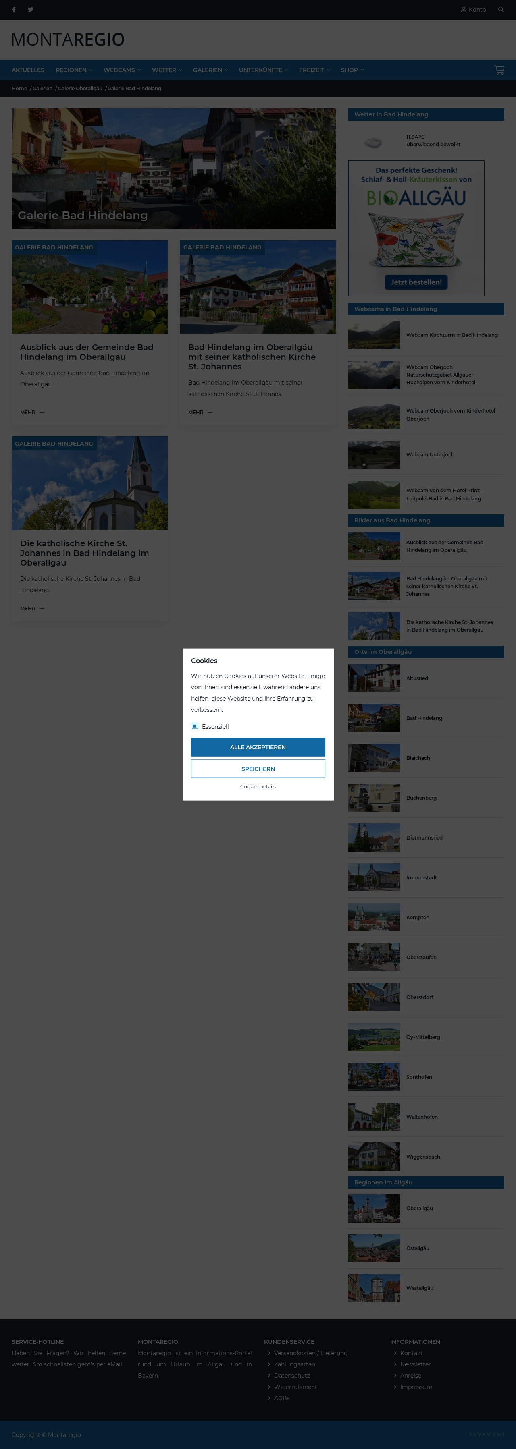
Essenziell (215, 726)
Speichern (258, 768)
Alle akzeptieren (258, 747)
